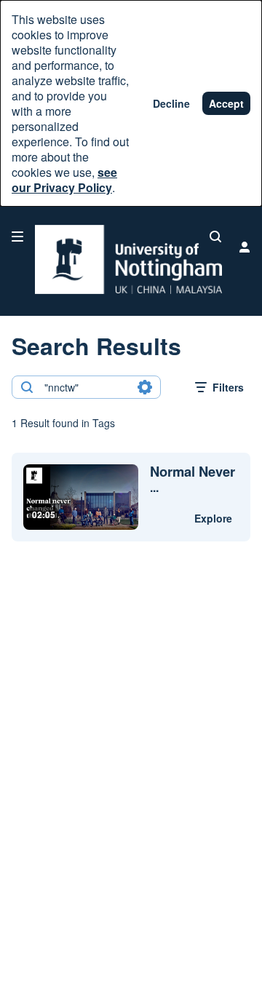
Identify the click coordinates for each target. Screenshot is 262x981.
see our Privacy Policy (64, 180)
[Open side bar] (17, 236)
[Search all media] (215, 236)
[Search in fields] (145, 387)
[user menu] (244, 246)
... (192, 479)
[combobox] (85, 387)
